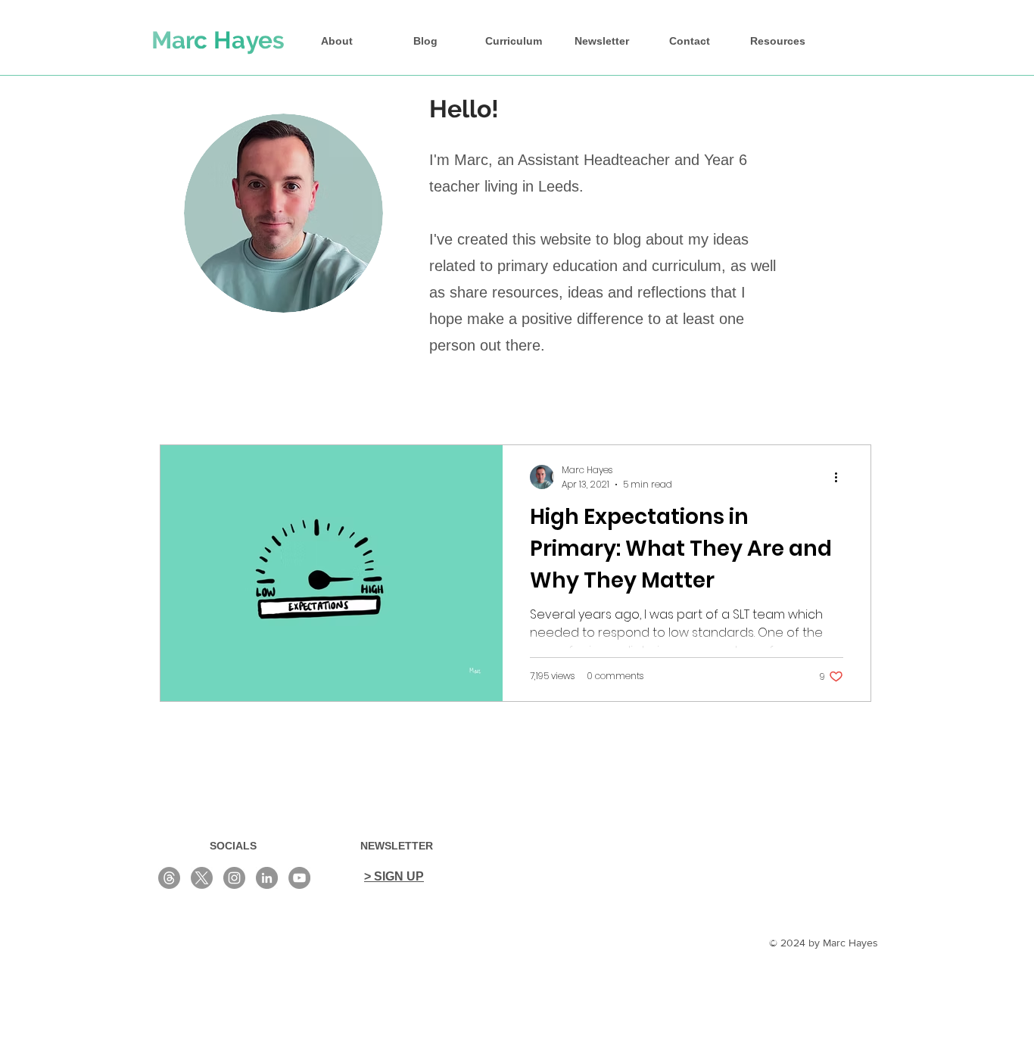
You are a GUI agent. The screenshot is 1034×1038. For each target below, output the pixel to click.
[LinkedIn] (267, 878)
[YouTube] (299, 878)
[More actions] (841, 477)
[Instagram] (234, 878)
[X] (202, 878)
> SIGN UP (394, 876)
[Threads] (169, 878)
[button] (777, 41)
